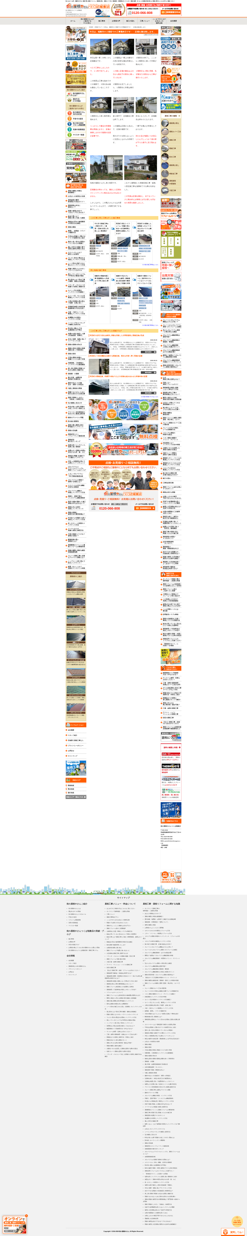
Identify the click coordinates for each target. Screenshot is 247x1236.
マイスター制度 (73, 925)
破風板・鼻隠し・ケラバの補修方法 (155, 1011)
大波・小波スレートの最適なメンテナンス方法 (76, 312)
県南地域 (71, 785)
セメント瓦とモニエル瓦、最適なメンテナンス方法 (160, 1002)
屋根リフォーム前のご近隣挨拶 (116, 928)
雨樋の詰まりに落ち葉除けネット (117, 1040)
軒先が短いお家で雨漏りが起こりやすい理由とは (76, 407)
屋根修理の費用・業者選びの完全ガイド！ (76, 200)
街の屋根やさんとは (75, 908)
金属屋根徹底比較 (150, 1156)
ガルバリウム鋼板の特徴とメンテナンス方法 (76, 491)
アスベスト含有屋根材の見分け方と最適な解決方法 (160, 1087)
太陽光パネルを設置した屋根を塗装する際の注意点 (122, 1048)
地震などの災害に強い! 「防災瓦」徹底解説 (171, 527)
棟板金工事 (173, 174)
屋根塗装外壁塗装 (172, 182)
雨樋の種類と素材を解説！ (115, 1046)
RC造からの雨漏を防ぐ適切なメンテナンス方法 (159, 1101)
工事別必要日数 (168, 483)
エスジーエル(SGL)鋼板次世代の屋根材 (76, 486)
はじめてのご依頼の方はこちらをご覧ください (121, 908)
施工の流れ (130, 21)
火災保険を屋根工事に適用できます (117, 953)
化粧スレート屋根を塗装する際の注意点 (170, 453)
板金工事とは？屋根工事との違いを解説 (76, 217)
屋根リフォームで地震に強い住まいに (118, 950)
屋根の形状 (72, 354)
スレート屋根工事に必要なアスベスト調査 (157, 1090)
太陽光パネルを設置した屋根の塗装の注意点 (171, 448)
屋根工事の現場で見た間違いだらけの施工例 (170, 532)
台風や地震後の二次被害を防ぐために (171, 512)
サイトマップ (72, 756)
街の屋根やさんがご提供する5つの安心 (87, 21)
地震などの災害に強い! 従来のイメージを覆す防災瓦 (161, 1084)
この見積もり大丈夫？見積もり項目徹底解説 (170, 600)
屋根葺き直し (174, 165)
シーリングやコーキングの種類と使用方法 (76, 323)
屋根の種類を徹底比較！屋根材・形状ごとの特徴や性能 (161, 980)
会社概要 (173, 21)
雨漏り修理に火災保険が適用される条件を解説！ (171, 557)
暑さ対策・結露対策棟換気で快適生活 (156, 1064)
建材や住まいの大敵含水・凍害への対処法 (75, 383)
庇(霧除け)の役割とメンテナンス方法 (74, 318)
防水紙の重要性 (73, 421)
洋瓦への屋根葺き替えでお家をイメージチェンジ (76, 462)
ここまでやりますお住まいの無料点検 (159, 21)
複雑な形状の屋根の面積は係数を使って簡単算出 (159, 1058)
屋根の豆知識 (72, 430)
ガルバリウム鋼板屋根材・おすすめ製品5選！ (159, 952)
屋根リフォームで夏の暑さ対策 (116, 959)
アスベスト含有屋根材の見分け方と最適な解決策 (76, 413)
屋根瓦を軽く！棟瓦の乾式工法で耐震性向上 (170, 517)
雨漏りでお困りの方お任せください (117, 922)
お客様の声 (116, 21)
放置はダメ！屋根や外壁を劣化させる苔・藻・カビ (160, 1179)
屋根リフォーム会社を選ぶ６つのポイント (172, 487)
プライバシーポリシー (75, 745)
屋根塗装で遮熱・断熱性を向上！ (155, 1070)
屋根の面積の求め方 (75, 344)
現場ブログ (98, 27)
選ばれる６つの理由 (75, 911)
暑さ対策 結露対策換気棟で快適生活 (75, 378)
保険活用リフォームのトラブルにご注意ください (172, 639)
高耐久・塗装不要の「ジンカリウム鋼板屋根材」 (159, 1098)
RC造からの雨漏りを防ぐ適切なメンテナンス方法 (77, 518)
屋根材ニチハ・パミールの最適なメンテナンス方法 (172, 458)
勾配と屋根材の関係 (75, 388)
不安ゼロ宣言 (73, 917)
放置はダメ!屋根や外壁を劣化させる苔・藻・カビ (76, 451)
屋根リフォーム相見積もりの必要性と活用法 (120, 986)
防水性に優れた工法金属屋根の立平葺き (75, 329)
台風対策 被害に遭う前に (114, 947)
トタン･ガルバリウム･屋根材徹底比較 (75, 475)
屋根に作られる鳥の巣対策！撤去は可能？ (119, 1043)
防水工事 (172, 157)
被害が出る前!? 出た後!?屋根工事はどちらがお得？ (172, 605)
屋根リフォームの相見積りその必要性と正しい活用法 (172, 585)
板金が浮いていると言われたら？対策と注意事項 (172, 624)
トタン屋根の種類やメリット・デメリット (170, 438)
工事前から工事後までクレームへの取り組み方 (171, 595)
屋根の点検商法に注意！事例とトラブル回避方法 (171, 619)
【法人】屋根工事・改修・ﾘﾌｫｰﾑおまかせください (172, 722)
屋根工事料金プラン (113, 917)
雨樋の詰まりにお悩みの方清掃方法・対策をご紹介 (172, 693)
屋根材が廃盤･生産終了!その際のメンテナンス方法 (160, 1033)
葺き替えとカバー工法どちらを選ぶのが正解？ (171, 408)
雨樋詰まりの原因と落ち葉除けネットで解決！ (172, 698)
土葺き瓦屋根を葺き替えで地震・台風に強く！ (76, 302)
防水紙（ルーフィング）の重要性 (155, 1140)
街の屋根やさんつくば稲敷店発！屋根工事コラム (83, 950)
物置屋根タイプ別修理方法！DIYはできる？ (170, 673)
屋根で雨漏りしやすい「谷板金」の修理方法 (75, 398)
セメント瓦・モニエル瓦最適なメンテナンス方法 (76, 296)
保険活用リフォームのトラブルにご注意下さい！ (159, 1171)
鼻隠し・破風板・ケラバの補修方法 (76, 231)
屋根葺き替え (174, 123)
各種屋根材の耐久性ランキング (154, 1149)
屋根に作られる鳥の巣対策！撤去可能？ (171, 703)
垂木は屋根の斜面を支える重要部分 (117, 1004)
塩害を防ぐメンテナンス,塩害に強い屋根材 (76, 446)
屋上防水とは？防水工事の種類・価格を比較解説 (76, 280)
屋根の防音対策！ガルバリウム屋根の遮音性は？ (172, 366)
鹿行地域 (71, 793)
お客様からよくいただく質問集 (154, 927)
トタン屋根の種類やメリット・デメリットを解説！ (160, 994)
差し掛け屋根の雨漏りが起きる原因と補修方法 (76, 369)
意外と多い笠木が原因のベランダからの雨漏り (76, 242)
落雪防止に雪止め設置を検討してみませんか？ (121, 1026)
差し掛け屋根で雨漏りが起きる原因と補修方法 (159, 1193)
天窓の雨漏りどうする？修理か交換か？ (76, 535)
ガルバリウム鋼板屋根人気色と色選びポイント (171, 346)
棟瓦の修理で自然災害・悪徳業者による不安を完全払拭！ (162, 1038)
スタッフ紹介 (72, 735)
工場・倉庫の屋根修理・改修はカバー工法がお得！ (172, 683)
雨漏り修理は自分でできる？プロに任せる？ (76, 211)
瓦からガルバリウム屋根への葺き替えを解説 (171, 331)
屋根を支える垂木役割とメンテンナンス (75, 507)
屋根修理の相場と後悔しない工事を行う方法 (170, 388)
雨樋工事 (172, 148)
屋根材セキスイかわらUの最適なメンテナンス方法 (172, 463)
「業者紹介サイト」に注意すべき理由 (170, 644)
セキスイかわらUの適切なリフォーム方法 (157, 930)
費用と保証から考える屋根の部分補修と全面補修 (121, 998)
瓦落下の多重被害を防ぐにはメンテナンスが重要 (171, 502)
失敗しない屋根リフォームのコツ (170, 383)
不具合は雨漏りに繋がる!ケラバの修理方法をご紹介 (160, 1027)
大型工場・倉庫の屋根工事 (115, 962)
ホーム (72, 21)
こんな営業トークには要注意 (170, 610)
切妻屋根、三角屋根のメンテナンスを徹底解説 (76, 363)
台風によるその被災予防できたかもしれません (172, 497)
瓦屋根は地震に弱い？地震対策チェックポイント (172, 522)
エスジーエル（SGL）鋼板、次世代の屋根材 (158, 1162)
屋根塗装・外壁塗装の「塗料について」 (157, 922)
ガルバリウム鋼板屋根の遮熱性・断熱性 (171, 341)
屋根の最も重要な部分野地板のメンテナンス (75, 426)
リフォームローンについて (115, 992)
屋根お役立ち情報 (169, 492)
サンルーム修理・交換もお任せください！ (171, 678)
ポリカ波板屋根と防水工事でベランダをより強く (172, 688)
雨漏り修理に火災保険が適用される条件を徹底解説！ (161, 1224)
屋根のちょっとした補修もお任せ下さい (119, 925)
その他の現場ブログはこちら (149, 396)
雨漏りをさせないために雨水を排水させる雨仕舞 (76, 393)
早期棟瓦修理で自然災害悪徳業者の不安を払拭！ (76, 307)
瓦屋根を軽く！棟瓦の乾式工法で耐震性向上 (158, 1078)
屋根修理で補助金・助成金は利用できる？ (170, 567)
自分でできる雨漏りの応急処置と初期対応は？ (171, 552)
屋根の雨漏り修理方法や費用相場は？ (76, 513)
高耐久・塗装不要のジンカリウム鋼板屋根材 (76, 497)
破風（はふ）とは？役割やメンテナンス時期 (76, 567)
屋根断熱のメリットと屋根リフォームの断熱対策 (76, 545)
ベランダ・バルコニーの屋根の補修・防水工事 (121, 956)
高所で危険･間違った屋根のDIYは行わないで (158, 1104)
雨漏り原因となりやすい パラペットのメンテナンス (122, 1014)
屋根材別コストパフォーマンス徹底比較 (76, 435)
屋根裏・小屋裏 (73, 374)
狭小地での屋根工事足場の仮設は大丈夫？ (170, 474)
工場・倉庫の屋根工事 (170, 708)
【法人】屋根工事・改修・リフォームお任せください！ (123, 970)
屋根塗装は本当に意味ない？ (74, 206)
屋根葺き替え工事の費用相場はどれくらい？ (171, 393)
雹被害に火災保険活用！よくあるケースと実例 (171, 562)
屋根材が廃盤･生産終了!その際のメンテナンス (76, 456)
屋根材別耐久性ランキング (74, 440)
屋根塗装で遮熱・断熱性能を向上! (171, 547)
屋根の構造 (72, 227)
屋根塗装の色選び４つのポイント (169, 537)
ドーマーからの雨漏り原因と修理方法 (75, 529)
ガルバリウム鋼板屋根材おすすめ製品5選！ (171, 351)
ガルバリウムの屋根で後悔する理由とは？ (75, 480)
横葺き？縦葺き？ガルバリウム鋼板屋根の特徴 (172, 356)
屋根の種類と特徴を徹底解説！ (75, 191)
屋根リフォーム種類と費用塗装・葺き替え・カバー (172, 418)
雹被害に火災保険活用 (151, 1218)
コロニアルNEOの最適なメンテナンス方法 (171, 469)
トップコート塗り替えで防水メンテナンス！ (76, 562)
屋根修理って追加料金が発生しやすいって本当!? (171, 629)
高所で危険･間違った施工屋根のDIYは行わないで (77, 502)
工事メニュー (145, 21)
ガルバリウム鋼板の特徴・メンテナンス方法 (158, 1095)
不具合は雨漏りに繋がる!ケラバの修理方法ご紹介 (76, 237)
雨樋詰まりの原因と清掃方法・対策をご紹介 (120, 1037)
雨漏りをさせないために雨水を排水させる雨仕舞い (160, 1196)
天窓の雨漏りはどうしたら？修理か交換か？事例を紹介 (161, 1014)
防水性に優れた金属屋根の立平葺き (155, 1165)
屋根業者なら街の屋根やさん (77, 966)
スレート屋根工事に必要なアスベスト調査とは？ (76, 556)
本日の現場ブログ (74, 944)
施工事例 (101, 21)
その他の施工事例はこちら (150, 264)
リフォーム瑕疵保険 (75, 920)
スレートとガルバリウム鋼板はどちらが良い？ (171, 321)
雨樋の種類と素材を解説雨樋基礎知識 (76, 551)
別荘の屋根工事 (168, 717)
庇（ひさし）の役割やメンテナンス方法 (76, 524)
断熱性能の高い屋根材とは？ (73, 540)
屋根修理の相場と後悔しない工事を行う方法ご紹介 (122, 981)
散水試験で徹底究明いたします (116, 945)
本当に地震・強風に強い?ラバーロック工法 (77, 340)
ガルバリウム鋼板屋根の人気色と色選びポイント (159, 972)
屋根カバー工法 (175, 132)
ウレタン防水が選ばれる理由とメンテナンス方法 (76, 258)
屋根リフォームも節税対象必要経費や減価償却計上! (172, 727)
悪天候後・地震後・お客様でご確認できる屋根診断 (160, 919)
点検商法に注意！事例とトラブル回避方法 (119, 931)
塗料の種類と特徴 (171, 747)
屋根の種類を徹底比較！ (167, 413)
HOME (91, 27)
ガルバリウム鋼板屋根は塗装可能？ (171, 336)
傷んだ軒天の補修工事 (151, 1121)
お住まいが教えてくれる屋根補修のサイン (171, 403)
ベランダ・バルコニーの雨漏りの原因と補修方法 (76, 285)
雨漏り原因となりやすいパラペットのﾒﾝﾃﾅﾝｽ (76, 269)
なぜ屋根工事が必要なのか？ (171, 378)
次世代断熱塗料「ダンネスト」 (168, 542)
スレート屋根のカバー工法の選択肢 (172, 423)
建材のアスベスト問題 (75, 417)
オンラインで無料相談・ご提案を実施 (118, 911)
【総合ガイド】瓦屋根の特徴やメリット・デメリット (161, 977)
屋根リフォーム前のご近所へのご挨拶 (170, 590)
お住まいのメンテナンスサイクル (155, 1129)
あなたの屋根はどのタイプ (153, 913)
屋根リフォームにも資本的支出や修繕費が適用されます (123, 995)
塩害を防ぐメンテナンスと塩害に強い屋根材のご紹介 (161, 1176)
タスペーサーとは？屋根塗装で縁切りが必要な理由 (160, 1024)
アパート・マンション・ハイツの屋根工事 (119, 964)
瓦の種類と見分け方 (75, 403)
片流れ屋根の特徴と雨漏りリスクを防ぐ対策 (76, 358)
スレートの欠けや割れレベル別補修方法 (170, 428)
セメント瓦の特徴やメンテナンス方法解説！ (76, 291)
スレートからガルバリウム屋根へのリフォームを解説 (172, 326)
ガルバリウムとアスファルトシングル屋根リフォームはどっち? (77, 468)
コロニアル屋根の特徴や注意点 (169, 433)
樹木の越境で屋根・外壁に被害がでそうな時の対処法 (172, 634)
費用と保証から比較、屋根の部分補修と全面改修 (172, 398)
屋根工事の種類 (171, 116)
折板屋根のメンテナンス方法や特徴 (155, 997)
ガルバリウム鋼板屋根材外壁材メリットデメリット (172, 361)
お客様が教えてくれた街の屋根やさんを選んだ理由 (84, 947)
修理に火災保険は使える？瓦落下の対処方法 (172, 507)
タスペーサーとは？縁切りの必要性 (75, 253)
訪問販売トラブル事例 (170, 614)
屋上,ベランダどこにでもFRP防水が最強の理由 (76, 275)
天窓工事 (172, 190)
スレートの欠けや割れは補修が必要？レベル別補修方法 (161, 991)
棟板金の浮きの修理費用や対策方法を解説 (76, 222)
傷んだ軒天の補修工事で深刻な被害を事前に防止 (76, 248)
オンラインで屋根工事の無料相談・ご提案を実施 (171, 580)
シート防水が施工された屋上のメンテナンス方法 (76, 264)
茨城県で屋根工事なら (75, 740)
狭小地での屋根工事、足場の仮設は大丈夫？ (158, 944)
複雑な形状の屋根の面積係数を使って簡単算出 (76, 349)
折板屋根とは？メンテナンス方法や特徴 (171, 443)
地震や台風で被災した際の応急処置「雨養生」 (76, 334)
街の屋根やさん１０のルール (77, 914)
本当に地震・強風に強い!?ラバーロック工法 (158, 1188)
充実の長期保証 (73, 922)
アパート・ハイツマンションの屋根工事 (170, 713)
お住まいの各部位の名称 (76, 196)
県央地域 (71, 789)
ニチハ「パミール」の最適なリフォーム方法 (158, 933)
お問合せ (71, 751)
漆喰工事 (172, 140)
